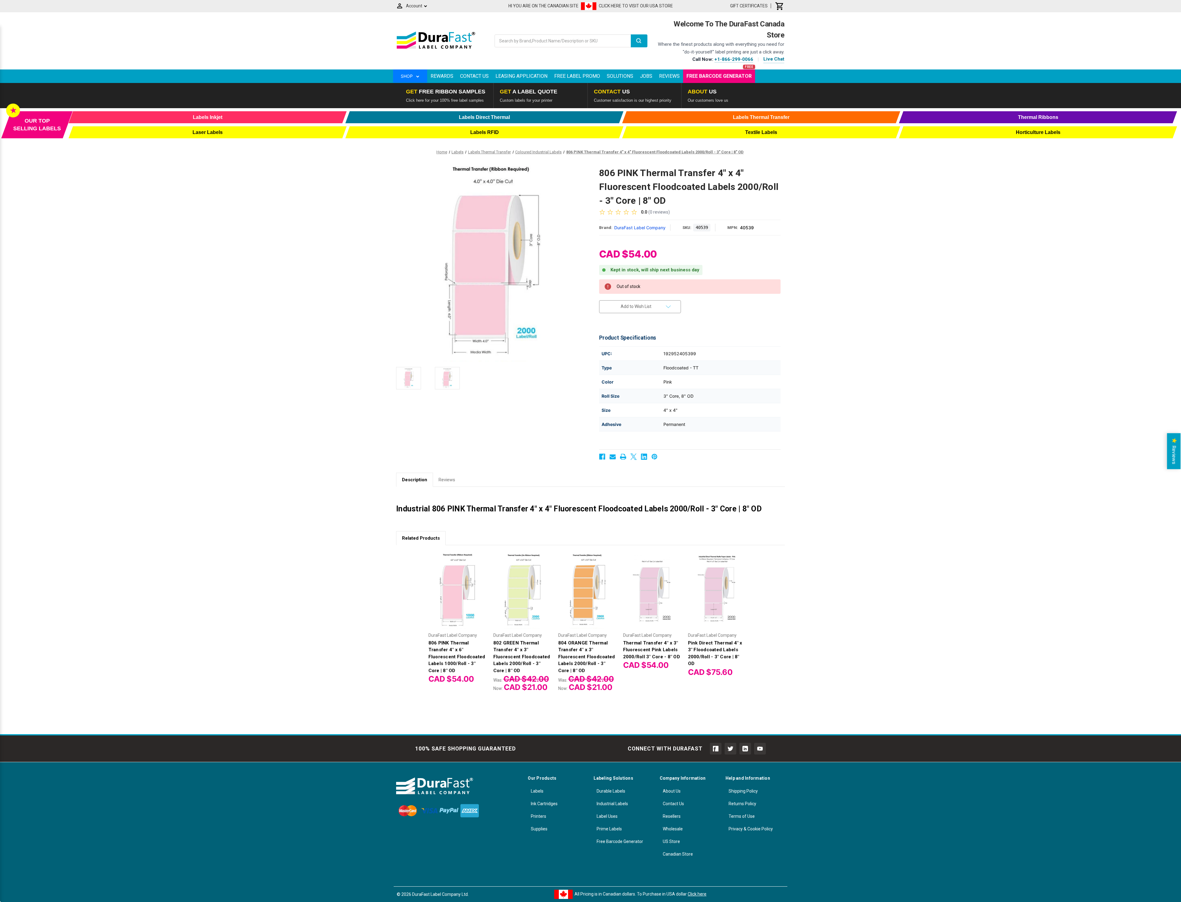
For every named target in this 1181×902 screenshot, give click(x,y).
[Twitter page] (730, 748)
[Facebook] (602, 456)
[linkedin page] (745, 748)
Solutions (620, 76)
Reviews (669, 76)
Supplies (539, 828)
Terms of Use (742, 816)
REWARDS (442, 76)
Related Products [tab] (421, 538)
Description (414, 480)
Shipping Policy (743, 791)
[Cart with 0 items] (779, 5)
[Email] (613, 456)
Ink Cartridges (544, 803)
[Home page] (436, 48)
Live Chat (773, 59)
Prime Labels (609, 828)
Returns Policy (742, 803)
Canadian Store (678, 854)
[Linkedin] (644, 456)
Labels (537, 791)
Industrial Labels (612, 803)
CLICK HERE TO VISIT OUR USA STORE (636, 5)
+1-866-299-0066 (733, 59)
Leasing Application (521, 76)
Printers (538, 816)
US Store (671, 841)
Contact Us (474, 76)
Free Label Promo (577, 76)
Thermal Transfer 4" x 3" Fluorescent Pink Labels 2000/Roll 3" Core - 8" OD (651, 650)
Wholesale (673, 828)
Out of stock (458, 595)
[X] (633, 456)
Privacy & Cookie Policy (751, 828)
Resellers (672, 816)
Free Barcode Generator (719, 76)
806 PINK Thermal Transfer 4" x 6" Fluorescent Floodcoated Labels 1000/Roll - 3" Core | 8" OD (456, 656)
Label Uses (607, 816)
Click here (697, 894)
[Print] (623, 456)
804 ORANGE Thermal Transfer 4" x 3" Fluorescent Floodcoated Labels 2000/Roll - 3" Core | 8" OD (586, 656)
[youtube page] (760, 748)
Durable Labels (611, 791)
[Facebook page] (716, 748)
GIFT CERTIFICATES (749, 5)
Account (414, 5)
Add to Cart (522, 595)
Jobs (646, 76)
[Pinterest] (654, 456)
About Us (672, 791)
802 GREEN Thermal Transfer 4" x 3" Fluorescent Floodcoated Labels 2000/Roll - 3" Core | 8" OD (521, 656)
